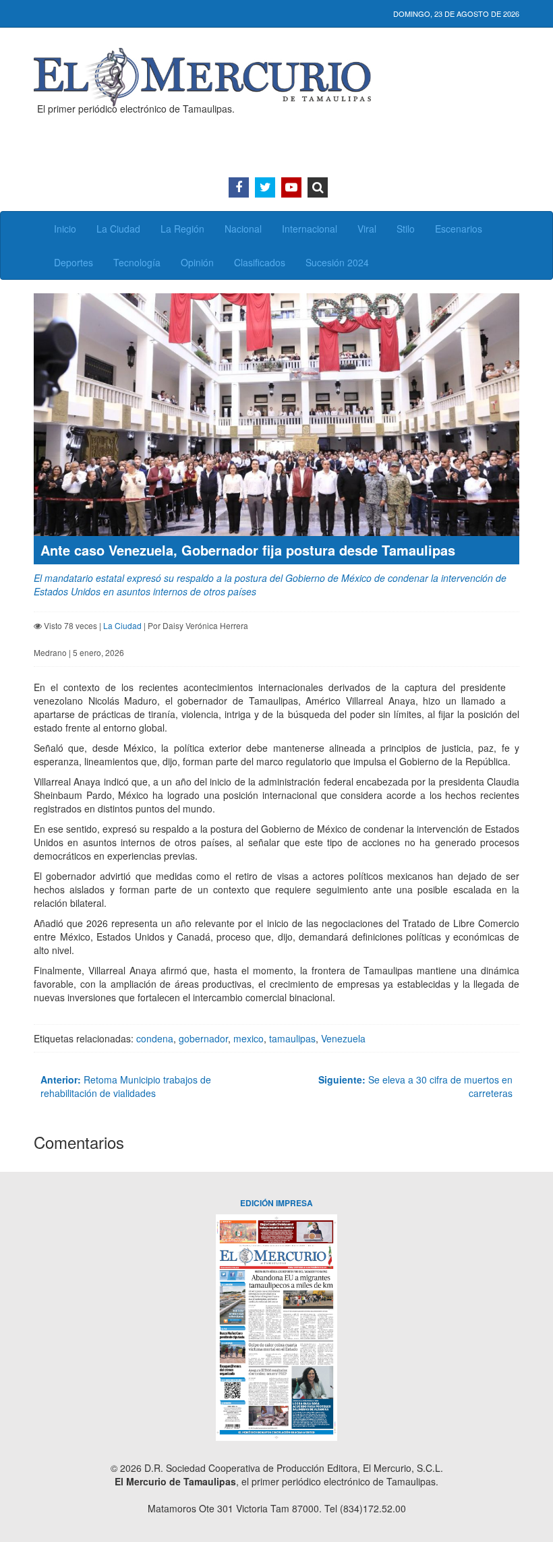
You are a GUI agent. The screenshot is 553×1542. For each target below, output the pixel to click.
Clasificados (259, 262)
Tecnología (137, 262)
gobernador (203, 1038)
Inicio (65, 228)
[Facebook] (239, 187)
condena (154, 1038)
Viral (366, 228)
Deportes (73, 262)
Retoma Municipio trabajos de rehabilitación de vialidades (125, 1086)
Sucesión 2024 (337, 262)
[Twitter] (265, 187)
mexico (248, 1038)
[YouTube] (291, 187)
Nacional (243, 228)
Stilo (406, 228)
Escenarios (458, 228)
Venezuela (343, 1038)
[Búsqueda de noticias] (318, 187)
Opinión (197, 262)
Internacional (309, 228)
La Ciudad (118, 228)
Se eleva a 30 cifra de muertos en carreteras (415, 1086)
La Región (182, 228)
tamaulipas (292, 1038)
